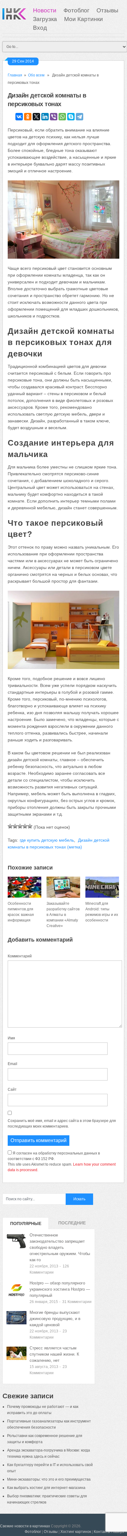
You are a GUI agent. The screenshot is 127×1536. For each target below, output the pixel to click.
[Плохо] (15, 826)
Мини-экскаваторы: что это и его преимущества (49, 1479)
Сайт (12, 1089)
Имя (11, 1038)
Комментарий (20, 956)
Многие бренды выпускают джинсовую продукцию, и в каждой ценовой (55, 1318)
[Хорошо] (25, 826)
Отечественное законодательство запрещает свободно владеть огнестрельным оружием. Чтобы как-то (60, 1247)
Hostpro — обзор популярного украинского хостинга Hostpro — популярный (60, 1289)
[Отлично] (29, 826)
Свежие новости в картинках (25, 1526)
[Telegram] (79, 116)
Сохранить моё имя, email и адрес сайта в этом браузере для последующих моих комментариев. (62, 1123)
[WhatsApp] (62, 116)
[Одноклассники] (27, 116)
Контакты (102, 1532)
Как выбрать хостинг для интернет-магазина (46, 1488)
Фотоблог (76, 10)
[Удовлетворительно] (20, 826)
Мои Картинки (83, 19)
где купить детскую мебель (47, 840)
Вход (40, 27)
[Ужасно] (10, 826)
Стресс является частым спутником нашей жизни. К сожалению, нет (54, 1354)
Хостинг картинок (75, 1532)
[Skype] (71, 116)
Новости (44, 10)
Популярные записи (25, 1225)
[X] (36, 116)
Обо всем (36, 75)
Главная (15, 75)
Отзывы (107, 10)
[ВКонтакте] (19, 116)
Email (12, 1064)
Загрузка (45, 19)
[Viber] (53, 116)
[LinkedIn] (45, 116)
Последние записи (72, 1224)
